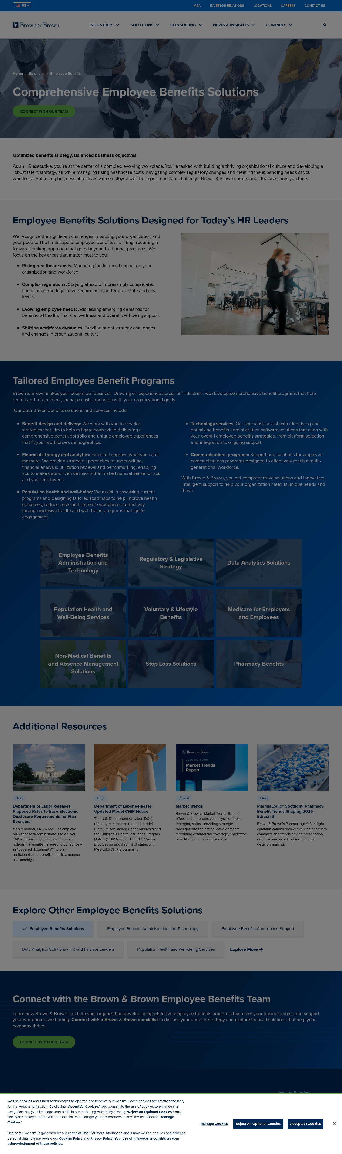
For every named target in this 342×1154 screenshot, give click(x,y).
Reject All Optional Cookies (258, 1123)
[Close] (334, 1123)
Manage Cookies (214, 1123)
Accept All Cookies (305, 1123)
